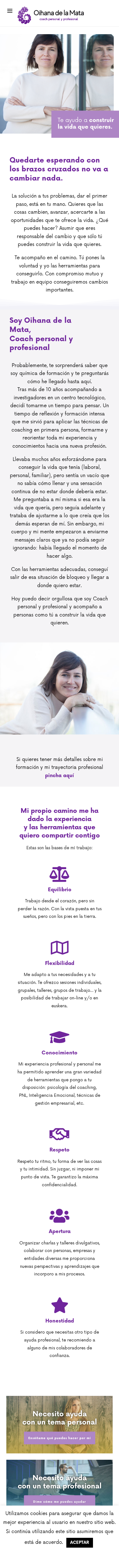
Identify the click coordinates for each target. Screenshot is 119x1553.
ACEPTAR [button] (79, 1542)
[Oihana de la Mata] (50, 15)
